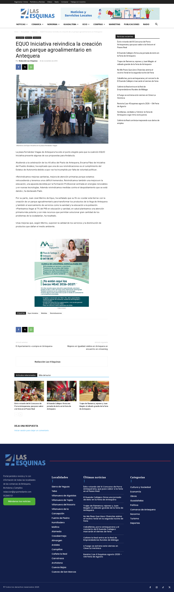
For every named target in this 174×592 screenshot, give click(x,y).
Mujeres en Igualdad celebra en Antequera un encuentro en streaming (87, 347)
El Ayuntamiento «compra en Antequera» (34, 346)
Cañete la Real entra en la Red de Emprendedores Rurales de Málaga (132, 88)
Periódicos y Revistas (37, 2)
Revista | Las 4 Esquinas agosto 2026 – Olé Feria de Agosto (138, 104)
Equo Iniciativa (33, 313)
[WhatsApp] (31, 67)
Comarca (36, 24)
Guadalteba (69, 24)
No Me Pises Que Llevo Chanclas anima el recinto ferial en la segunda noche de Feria (135, 71)
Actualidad (25, 32)
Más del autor (45, 375)
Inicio (16, 32)
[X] (24, 67)
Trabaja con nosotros (78, 2)
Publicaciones (131, 24)
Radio (57, 2)
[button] (156, 24)
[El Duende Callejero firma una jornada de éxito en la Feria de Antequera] (62, 391)
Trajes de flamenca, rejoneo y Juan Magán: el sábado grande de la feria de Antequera (93, 406)
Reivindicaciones (56, 313)
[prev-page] (16, 414)
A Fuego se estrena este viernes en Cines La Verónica (136, 96)
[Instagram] (156, 587)
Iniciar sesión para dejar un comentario (31, 430)
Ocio (84, 24)
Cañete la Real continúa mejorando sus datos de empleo (138, 121)
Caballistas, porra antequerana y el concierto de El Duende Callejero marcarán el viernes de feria (138, 79)
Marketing (114, 24)
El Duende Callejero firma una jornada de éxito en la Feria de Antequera (59, 406)
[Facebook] (18, 67)
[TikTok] (163, 587)
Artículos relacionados (26, 375)
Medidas (44, 313)
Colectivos (37, 38)
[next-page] (20, 414)
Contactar (64, 2)
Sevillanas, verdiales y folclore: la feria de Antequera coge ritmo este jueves (135, 113)
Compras (98, 24)
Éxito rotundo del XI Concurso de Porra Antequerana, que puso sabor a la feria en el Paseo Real (28, 406)
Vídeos (49, 2)
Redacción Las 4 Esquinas (28, 61)
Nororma (52, 24)
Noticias (20, 24)
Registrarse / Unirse (21, 2)
